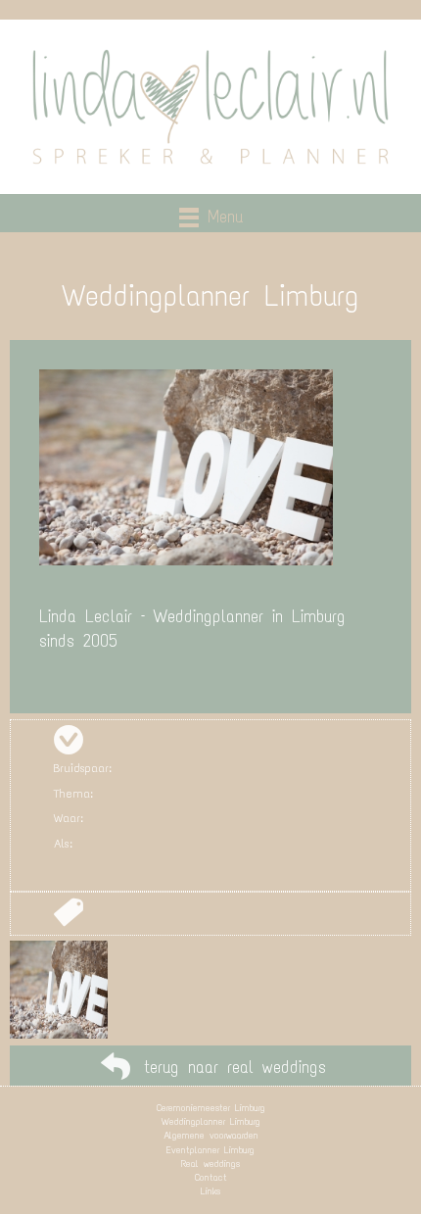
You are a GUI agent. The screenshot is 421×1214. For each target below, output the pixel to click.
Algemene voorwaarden (211, 1135)
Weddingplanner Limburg (211, 1121)
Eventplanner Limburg (210, 1149)
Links (210, 1191)
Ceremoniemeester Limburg (211, 1107)
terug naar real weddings (235, 1067)
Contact (211, 1177)
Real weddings (210, 1163)
